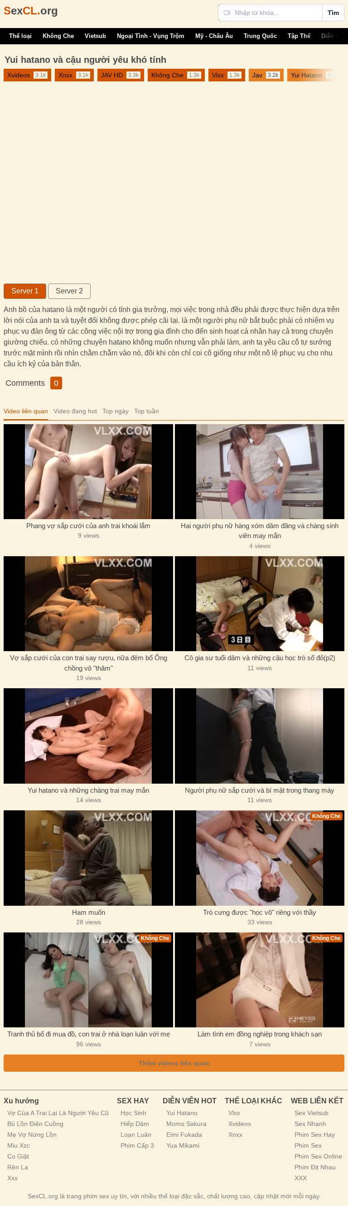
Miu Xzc (18, 1145)
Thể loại (20, 36)
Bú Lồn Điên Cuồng (35, 1123)
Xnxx (235, 1134)
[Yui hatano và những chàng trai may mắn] (88, 735)
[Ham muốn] (88, 857)
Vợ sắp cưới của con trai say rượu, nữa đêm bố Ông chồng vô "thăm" (88, 663)
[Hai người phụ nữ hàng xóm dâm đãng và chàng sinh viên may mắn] (259, 471)
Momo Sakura (186, 1123)
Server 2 (69, 291)
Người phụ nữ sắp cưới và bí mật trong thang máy (259, 790)
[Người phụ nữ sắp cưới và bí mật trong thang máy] (259, 735)
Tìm (333, 12)
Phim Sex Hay (315, 1134)
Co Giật (18, 1156)
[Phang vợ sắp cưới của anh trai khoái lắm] (88, 471)
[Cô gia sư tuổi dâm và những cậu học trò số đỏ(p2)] (259, 603)
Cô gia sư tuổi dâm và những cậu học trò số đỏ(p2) (259, 658)
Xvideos (239, 1123)
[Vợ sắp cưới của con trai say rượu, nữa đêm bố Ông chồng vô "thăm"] (88, 603)
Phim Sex (308, 1145)
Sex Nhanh (310, 1123)
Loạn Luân (136, 1134)
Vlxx (234, 1112)
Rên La (17, 1167)
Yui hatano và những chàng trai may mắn (88, 790)
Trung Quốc (260, 36)
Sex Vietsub (312, 1112)
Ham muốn (88, 912)
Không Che (58, 36)
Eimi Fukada (184, 1134)
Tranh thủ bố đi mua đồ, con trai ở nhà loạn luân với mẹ (88, 1034)
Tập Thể (299, 36)
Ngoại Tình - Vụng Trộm (150, 36)
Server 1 (25, 291)
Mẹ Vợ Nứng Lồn (32, 1134)
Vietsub (95, 36)
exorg (31, 11)
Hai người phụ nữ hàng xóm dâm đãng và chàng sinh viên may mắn (259, 531)
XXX (301, 1178)
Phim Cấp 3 (137, 1145)
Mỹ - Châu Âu (214, 36)
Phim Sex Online (318, 1156)
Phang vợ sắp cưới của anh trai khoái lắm (88, 526)
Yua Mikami (182, 1145)
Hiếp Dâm (135, 1123)
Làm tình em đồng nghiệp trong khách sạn (260, 1034)
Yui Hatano (182, 1112)
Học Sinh (133, 1112)
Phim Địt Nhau (315, 1167)
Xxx (12, 1178)
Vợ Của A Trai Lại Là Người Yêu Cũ (58, 1112)
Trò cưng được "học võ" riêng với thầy (259, 912)
